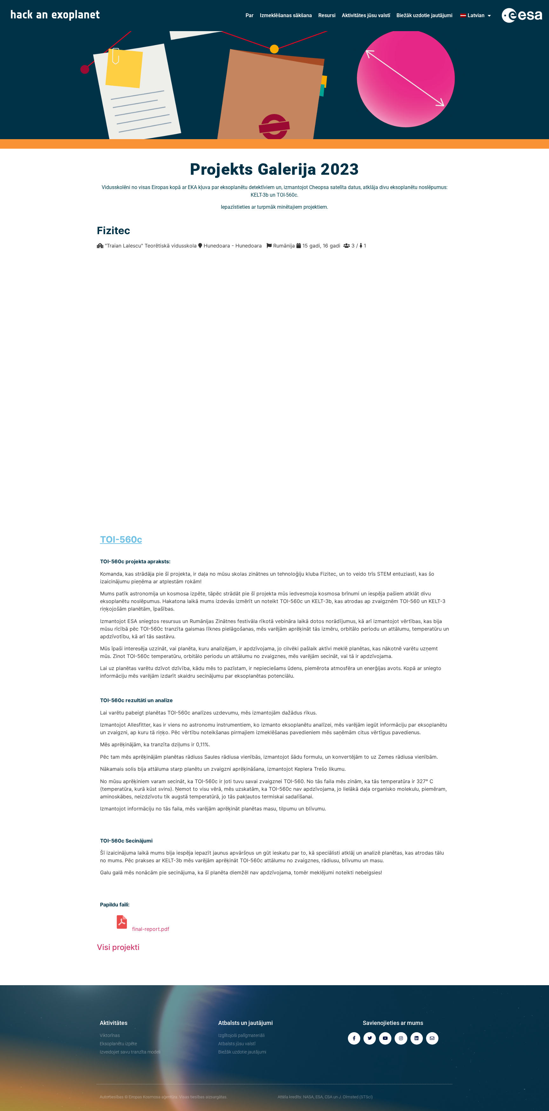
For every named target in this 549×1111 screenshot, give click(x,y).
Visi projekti (118, 947)
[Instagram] (401, 1038)
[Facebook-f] (354, 1038)
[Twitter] (369, 1038)
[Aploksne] (432, 1038)
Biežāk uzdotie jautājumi (424, 15)
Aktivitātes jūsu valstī (366, 15)
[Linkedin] (416, 1038)
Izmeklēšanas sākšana (286, 15)
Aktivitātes (113, 1023)
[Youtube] (385, 1038)
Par (250, 15)
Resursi (327, 15)
